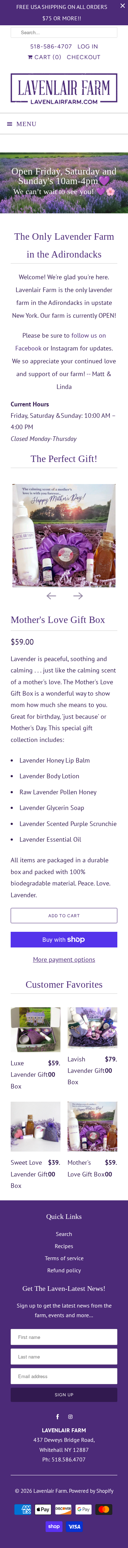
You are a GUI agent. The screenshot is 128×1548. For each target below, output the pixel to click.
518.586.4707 (69, 1459)
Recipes (64, 1246)
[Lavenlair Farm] (64, 90)
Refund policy (64, 1270)
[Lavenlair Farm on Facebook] (57, 1417)
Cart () (47, 57)
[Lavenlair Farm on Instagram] (70, 1417)
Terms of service (64, 1258)
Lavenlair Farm (50, 1490)
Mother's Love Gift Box (58, 619)
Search (64, 1233)
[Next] (77, 595)
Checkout (84, 57)
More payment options (64, 959)
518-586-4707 (51, 46)
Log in (88, 46)
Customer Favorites (64, 984)
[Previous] (50, 595)
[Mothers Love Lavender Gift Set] (64, 535)
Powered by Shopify (91, 1490)
